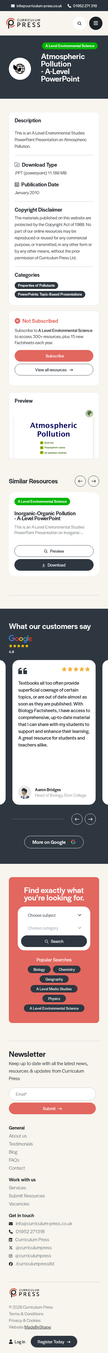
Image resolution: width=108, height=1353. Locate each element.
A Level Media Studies (54, 988)
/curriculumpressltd (35, 1263)
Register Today (51, 1341)
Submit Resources (27, 1195)
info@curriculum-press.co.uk (39, 5)
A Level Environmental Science (69, 45)
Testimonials (21, 1143)
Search (57, 941)
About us (18, 1135)
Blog (13, 1151)
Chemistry (67, 969)
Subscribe (55, 356)
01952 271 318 (85, 5)
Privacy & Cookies (25, 1320)
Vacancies (19, 1203)
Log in (20, 1341)
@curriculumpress (34, 1247)
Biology (39, 969)
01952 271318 (30, 1231)
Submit (49, 1108)
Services (17, 1187)
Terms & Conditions (26, 1313)
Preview (57, 551)
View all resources (51, 369)
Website (30, 1327)
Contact (17, 1167)
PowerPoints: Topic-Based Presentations (50, 294)
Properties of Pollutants (36, 285)
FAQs (14, 1159)
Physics (54, 998)
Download (57, 565)
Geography (54, 979)
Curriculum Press (32, 1239)
